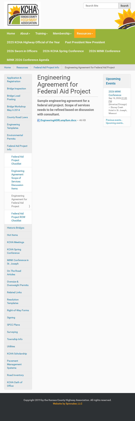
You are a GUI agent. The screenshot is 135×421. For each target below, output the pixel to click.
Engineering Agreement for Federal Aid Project (19, 201)
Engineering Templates (13, 126)
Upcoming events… (115, 123)
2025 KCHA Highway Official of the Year (33, 42)
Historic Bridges (15, 227)
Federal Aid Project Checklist (17, 160)
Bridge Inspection (16, 88)
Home (11, 33)
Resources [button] (84, 33)
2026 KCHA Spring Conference (63, 51)
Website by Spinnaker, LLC (67, 403)
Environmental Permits (15, 137)
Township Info (14, 339)
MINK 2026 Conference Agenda (28, 60)
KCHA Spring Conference (14, 251)
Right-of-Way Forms (18, 310)
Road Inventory (15, 375)
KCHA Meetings (15, 242)
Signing (11, 317)
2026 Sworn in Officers (22, 51)
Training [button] (40, 33)
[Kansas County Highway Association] (22, 14)
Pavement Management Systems (14, 364)
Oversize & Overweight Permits (17, 283)
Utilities (11, 346)
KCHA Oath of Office (14, 384)
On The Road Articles (14, 272)
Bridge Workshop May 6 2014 (16, 108)
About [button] (24, 33)
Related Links (14, 292)
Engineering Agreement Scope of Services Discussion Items (17, 179)
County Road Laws (17, 117)
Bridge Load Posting (13, 97)
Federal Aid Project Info (46, 67)
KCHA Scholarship (17, 353)
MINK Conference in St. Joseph (18, 262)
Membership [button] (61, 33)
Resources (22, 67)
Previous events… (114, 120)
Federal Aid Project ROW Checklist (18, 217)
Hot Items (12, 235)
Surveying (12, 332)
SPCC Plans (13, 324)
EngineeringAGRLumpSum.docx (58, 120)
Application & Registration (14, 79)
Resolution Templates (13, 301)
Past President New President (85, 42)
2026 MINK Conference (104, 51)
